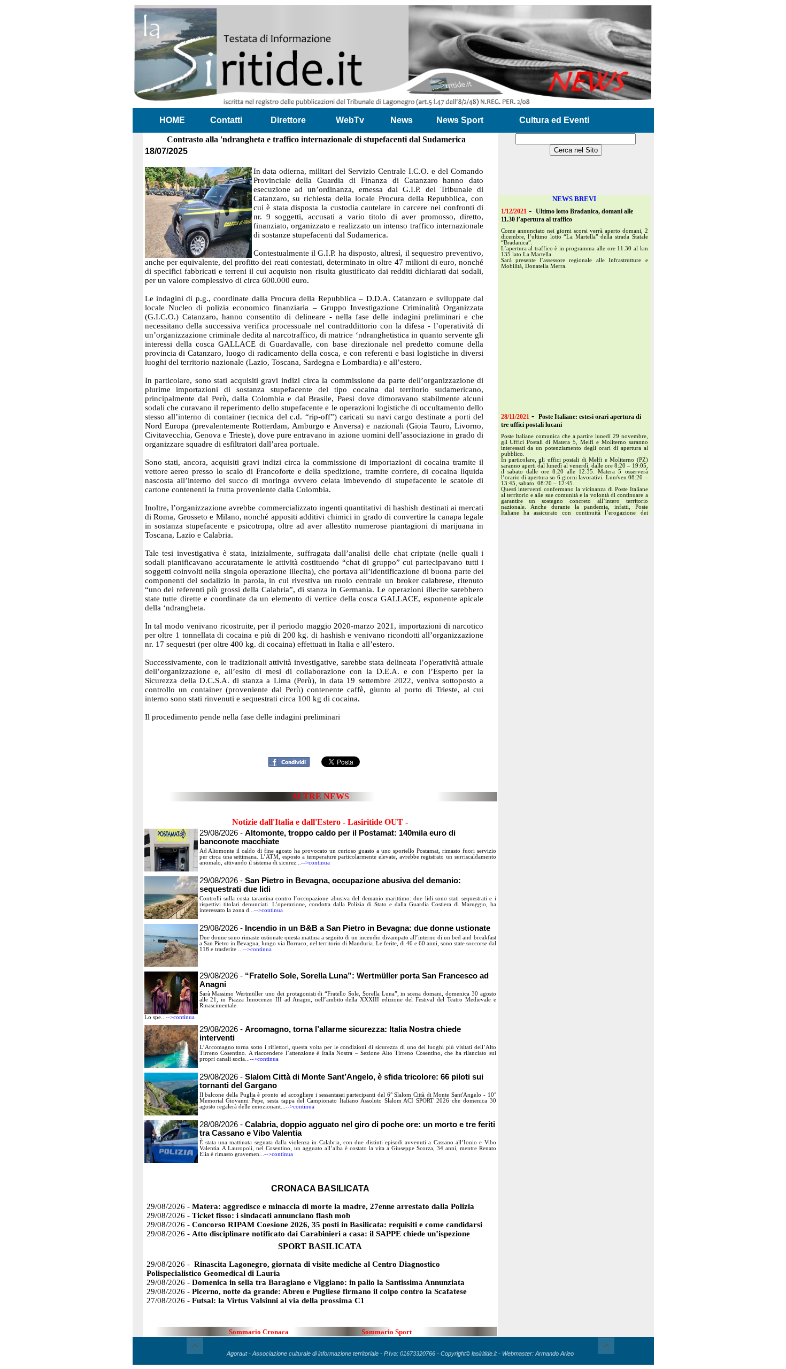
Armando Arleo (554, 1353)
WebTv (350, 120)
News (401, 120)
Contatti (226, 120)
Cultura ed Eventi (554, 120)
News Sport (459, 120)
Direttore (288, 120)
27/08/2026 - (256, 1300)
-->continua (315, 863)
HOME (172, 120)
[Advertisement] (320, 736)
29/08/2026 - (344, 928)
